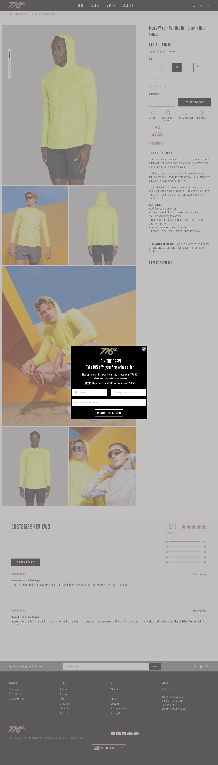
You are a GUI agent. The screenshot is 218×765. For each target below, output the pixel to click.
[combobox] (127, 392)
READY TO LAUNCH (109, 413)
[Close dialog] (144, 348)
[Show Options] (142, 392)
